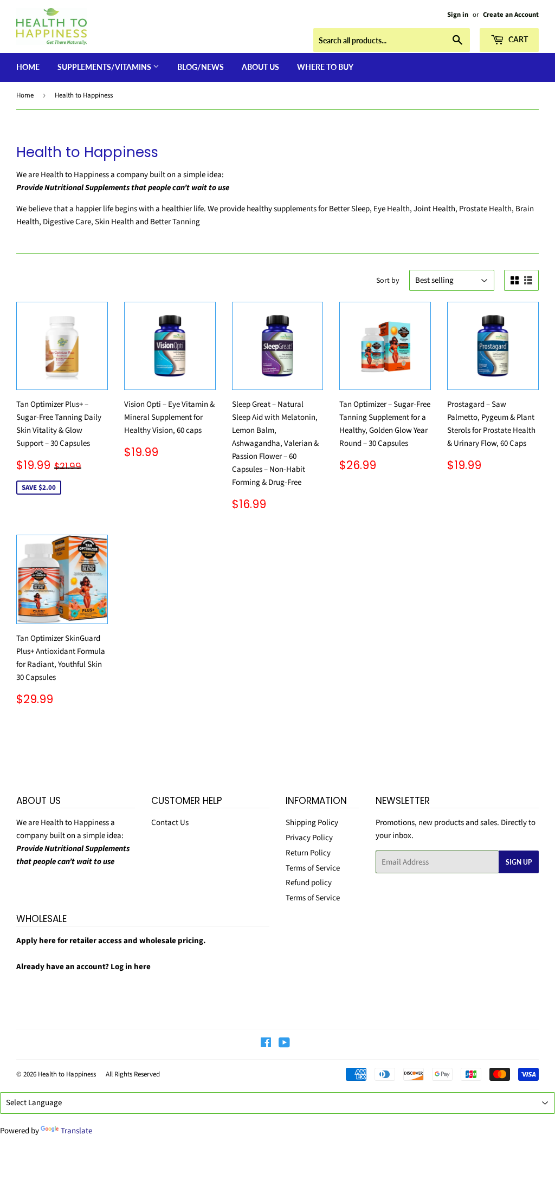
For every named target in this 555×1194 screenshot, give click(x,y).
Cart (517, 39)
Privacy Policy (309, 837)
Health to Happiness (67, 1074)
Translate (76, 1131)
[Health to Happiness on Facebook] (266, 1044)
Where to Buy (325, 67)
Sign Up (519, 862)
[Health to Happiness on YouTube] (284, 1044)
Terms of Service (313, 868)
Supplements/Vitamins (105, 67)
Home (28, 67)
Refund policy (309, 882)
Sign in (457, 15)
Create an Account (511, 15)
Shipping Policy (312, 822)
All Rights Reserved (133, 1074)
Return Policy (308, 853)
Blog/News (200, 67)
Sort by (387, 280)
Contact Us (170, 822)
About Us (260, 67)
